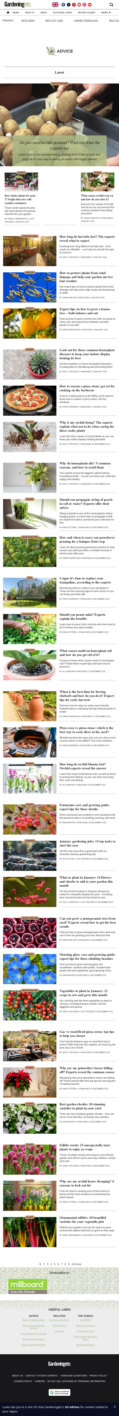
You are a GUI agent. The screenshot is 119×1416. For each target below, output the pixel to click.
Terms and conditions (73, 1375)
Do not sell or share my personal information (76, 1381)
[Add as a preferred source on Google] (59, 1392)
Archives (76, 1264)
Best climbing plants (33, 1320)
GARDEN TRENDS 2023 (86, 20)
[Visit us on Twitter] (69, 5)
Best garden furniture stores (85, 1338)
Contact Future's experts (41, 1375)
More (104, 12)
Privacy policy (98, 1375)
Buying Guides (86, 12)
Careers (40, 1381)
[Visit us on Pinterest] (74, 5)
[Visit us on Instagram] (84, 5)
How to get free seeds (34, 1345)
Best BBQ (85, 1320)
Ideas (43, 12)
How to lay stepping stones (33, 1326)
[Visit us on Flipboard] (90, 5)
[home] (8, 13)
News (16, 12)
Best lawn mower (85, 1325)
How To (29, 12)
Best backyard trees (33, 1339)
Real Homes (59, 1325)
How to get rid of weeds (33, 1333)
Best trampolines (85, 1345)
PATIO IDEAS (27, 20)
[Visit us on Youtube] (79, 5)
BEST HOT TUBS (54, 20)
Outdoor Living (62, 12)
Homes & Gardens (59, 1320)
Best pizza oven (85, 1331)
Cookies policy (23, 1381)
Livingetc (59, 1331)
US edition (72, 1407)
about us (17, 1375)
